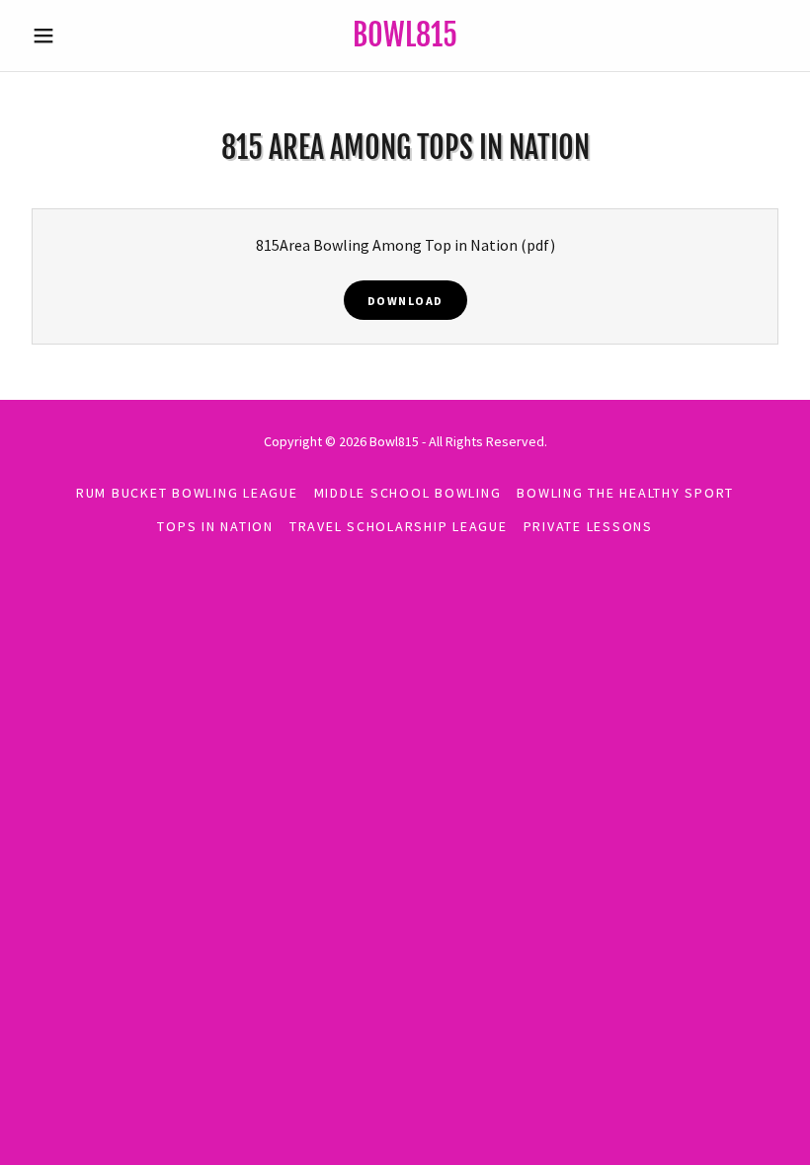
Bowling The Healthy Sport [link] (625, 493)
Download (405, 300)
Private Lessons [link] (588, 526)
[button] (81, 35)
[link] (405, 40)
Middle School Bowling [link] (408, 493)
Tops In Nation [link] (215, 526)
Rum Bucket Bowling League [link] (187, 493)
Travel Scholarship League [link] (398, 526)
